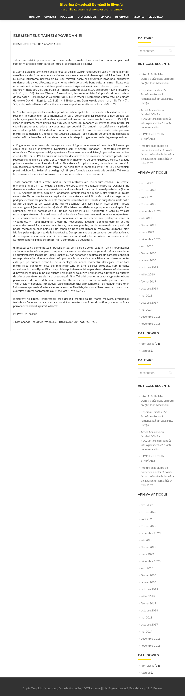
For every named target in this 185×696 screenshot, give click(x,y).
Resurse (139, 17)
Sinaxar (106, 17)
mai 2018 (146, 295)
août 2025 (147, 197)
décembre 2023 (150, 211)
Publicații (67, 17)
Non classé (147, 343)
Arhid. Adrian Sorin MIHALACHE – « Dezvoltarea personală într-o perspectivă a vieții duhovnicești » (156, 118)
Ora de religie (87, 17)
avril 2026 (147, 183)
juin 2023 (146, 218)
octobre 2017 (149, 302)
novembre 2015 (150, 323)
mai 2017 (146, 309)
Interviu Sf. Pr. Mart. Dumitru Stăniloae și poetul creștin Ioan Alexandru (157, 78)
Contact (50, 17)
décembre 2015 (150, 316)
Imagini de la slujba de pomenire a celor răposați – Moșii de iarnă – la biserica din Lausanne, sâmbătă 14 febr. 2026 (157, 154)
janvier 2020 (148, 260)
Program (34, 17)
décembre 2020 (150, 239)
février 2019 (148, 281)
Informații (122, 17)
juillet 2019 (148, 274)
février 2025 (148, 204)
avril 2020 (147, 246)
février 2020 (148, 253)
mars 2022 (147, 232)
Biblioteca (156, 17)
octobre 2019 (149, 267)
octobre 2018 (149, 288)
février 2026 (148, 190)
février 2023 (148, 225)
